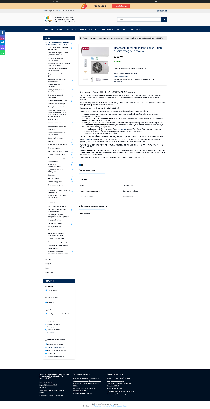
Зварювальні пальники (56, 238)
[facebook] (80, 165)
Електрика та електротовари (58, 242)
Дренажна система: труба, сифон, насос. (57, 80)
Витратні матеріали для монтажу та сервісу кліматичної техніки (57, 43)
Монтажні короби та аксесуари (55, 85)
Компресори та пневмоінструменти (54, 165)
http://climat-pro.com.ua (55, 344)
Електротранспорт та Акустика (55, 186)
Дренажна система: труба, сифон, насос (87, 381)
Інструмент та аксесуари (56, 103)
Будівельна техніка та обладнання (55, 171)
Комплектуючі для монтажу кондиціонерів (57, 196)
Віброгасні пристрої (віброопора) (55, 75)
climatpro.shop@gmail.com (56, 347)
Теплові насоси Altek (55, 223)
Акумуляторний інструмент (57, 145)
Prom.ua (115, 404)
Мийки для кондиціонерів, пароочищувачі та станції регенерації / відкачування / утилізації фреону (57, 113)
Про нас (60, 29)
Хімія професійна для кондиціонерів (55, 59)
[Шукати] (164, 19)
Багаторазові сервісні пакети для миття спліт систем (58, 53)
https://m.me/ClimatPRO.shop (56, 350)
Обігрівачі (51, 129)
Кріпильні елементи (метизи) (82, 393)
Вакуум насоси (53, 119)
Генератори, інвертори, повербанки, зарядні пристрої (58, 216)
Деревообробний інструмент (58, 151)
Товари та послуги (89, 38)
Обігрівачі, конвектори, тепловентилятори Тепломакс (58, 253)
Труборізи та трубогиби (56, 107)
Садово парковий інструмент (58, 158)
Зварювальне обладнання (57, 154)
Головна (49, 29)
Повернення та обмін (110, 29)
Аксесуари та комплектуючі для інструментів (59, 191)
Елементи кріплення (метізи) (57, 100)
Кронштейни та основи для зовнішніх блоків (57, 69)
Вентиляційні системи (55, 138)
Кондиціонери (118, 38)
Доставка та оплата (88, 29)
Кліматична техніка (105, 38)
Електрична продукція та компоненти (56, 96)
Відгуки (48, 263)
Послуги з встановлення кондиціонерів (56, 134)
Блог (125, 29)
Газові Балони (53, 248)
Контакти (71, 29)
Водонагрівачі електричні (57, 126)
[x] (82, 165)
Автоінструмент (53, 178)
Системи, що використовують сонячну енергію (58, 210)
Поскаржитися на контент (102, 406)
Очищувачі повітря (54, 226)
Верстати (51, 175)
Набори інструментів (55, 182)
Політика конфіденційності (119, 406)
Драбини (51, 141)
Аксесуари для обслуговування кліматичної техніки (59, 64)
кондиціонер (87, 139)
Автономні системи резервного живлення (58, 202)
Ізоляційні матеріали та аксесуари (56, 91)
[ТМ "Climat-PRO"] (48, 23)
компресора (122, 129)
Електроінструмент (54, 148)
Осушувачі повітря (54, 220)
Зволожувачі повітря (55, 230)
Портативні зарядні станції (57, 206)
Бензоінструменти (54, 161)
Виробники (136, 29)
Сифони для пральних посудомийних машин (56, 234)
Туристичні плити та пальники (58, 245)
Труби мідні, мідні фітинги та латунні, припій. (58, 48)
